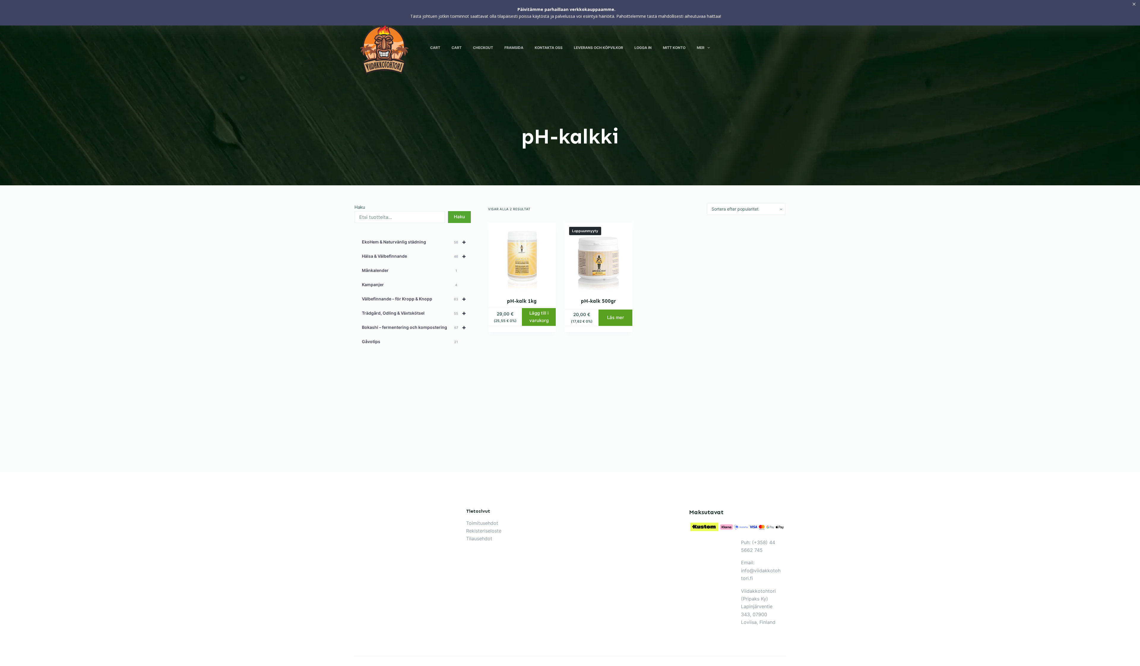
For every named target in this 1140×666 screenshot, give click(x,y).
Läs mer (615, 317)
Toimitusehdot (482, 523)
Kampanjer (409, 284)
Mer (700, 47)
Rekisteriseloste (483, 531)
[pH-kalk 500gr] (598, 256)
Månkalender (409, 270)
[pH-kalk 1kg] (522, 256)
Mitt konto (674, 47)
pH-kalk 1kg (522, 301)
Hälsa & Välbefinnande (414, 256)
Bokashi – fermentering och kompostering (414, 327)
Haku (359, 207)
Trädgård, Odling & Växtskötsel (414, 313)
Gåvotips (410, 341)
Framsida (513, 47)
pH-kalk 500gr (598, 301)
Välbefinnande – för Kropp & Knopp (414, 298)
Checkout (483, 47)
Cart (435, 47)
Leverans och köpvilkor (598, 47)
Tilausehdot (479, 538)
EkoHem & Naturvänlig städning (414, 242)
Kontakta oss (549, 47)
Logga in (643, 47)
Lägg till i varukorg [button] (539, 316)
